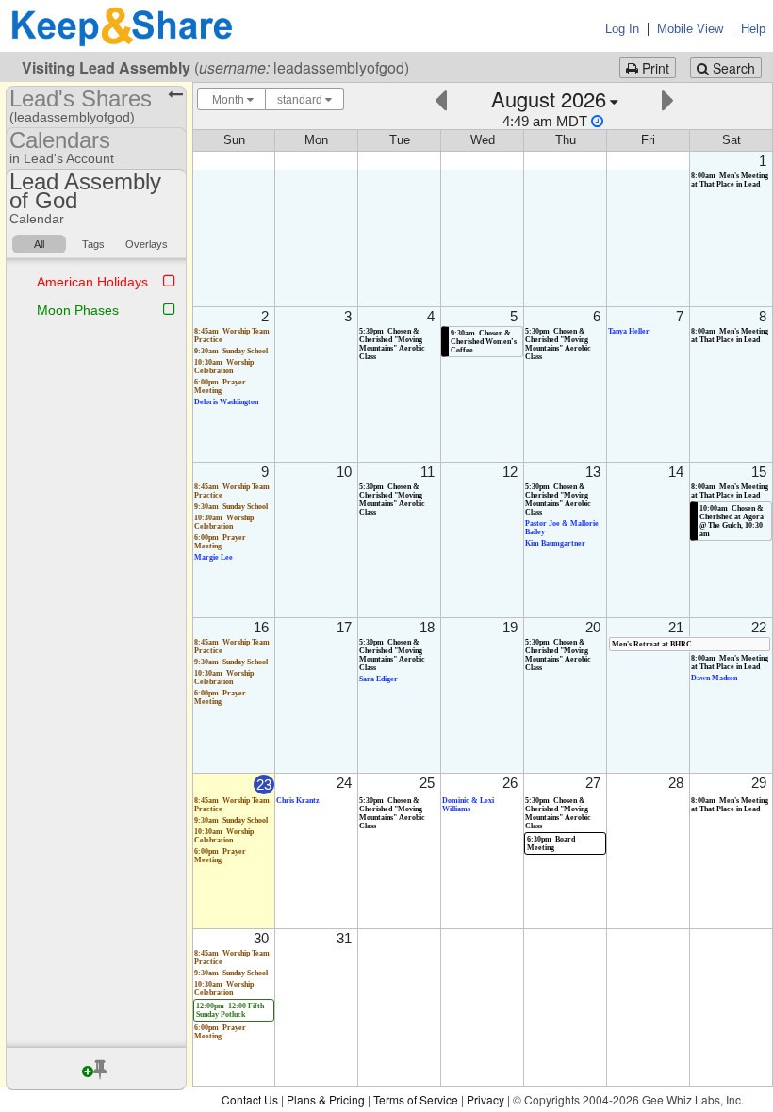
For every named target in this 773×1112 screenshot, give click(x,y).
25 (427, 783)
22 (758, 627)
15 (758, 472)
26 (510, 783)
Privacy (485, 1099)
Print (653, 67)
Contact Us (250, 1099)
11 (427, 472)
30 (261, 938)
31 (344, 938)
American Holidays (92, 281)
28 (675, 783)
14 (675, 472)
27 (592, 783)
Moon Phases (78, 310)
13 (592, 472)
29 (758, 783)
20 (592, 627)
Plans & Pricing (326, 1099)
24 (344, 783)
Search (732, 67)
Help (753, 29)
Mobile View (690, 29)
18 (427, 627)
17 (344, 627)
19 (510, 627)
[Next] (667, 98)
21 (675, 627)
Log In (622, 29)
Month (228, 99)
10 (344, 472)
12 (510, 472)
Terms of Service (415, 1099)
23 (263, 785)
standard (301, 99)
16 (261, 627)
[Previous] (440, 98)
